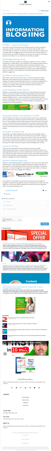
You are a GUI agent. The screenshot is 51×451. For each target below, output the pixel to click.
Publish (45, 224)
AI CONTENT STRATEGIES (11, 190)
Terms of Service (25, 439)
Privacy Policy (25, 443)
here (34, 449)
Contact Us (25, 435)
